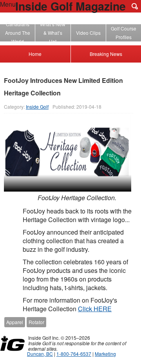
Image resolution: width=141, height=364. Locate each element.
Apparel (14, 322)
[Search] (134, 6)
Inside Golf (37, 106)
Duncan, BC (40, 353)
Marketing (105, 353)
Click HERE (95, 308)
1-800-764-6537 (73, 353)
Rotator (36, 322)
